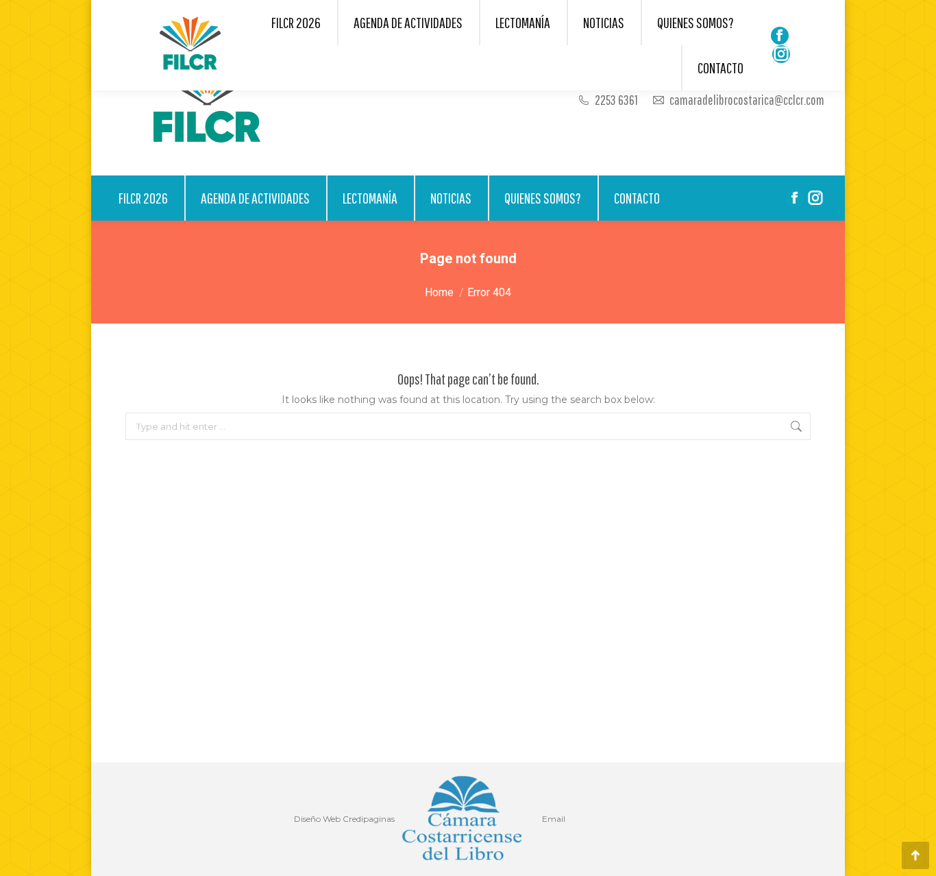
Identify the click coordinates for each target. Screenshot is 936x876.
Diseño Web (317, 819)
